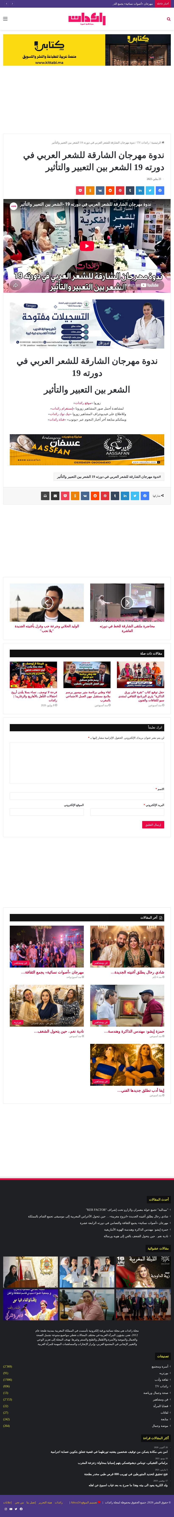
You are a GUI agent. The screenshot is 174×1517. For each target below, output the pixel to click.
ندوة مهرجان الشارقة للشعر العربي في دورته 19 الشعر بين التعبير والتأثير (108, 476)
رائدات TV (143, 142)
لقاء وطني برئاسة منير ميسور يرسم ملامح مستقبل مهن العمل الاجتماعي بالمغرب (88, 696)
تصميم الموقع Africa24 (84, 1502)
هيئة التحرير (45, 1502)
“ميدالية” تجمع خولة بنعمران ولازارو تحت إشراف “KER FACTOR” (127, 1209)
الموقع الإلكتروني (74, 805)
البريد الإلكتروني (154, 805)
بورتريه (163, 1373)
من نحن (19, 1502)
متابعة (164, 1419)
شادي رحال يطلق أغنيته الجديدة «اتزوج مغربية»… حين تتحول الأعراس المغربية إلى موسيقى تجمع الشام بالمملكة (98, 1216)
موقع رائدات (83, 403)
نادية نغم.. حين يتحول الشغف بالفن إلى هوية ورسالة (136, 1236)
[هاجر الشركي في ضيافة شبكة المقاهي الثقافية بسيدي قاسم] (30, 1304)
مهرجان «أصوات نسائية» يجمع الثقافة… (52, 972)
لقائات (164, 1412)
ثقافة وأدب (161, 1379)
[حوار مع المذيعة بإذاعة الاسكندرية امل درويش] (87, 1304)
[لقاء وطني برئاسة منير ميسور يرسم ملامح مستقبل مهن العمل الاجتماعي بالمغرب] (87, 675)
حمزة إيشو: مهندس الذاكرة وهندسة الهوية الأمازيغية (136, 1229)
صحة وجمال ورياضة (155, 1393)
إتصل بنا (31, 1502)
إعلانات (7, 1502)
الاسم (160, 789)
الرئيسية (156, 142)
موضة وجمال (160, 1425)
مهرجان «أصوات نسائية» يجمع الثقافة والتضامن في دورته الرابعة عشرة (112, 3)
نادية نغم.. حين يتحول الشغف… (59, 1031)
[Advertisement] (87, 100)
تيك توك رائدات (60, 414)
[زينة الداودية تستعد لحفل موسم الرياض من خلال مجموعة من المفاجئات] (143, 1272)
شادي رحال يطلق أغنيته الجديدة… (137, 972)
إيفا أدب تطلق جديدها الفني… (140, 1090)
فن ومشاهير (160, 1399)
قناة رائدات (56, 419)
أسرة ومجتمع (160, 1366)
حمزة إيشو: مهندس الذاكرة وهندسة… (134, 1031)
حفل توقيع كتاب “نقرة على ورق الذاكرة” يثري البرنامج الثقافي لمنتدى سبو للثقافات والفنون (141, 696)
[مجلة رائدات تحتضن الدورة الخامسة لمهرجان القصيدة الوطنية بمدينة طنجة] (87, 1272)
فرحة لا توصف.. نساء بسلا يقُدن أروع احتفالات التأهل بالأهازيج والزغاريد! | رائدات (34, 696)
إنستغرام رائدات (62, 408)
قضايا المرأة (160, 1406)
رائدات (59, 1502)
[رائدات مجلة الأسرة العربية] (87, 19)
